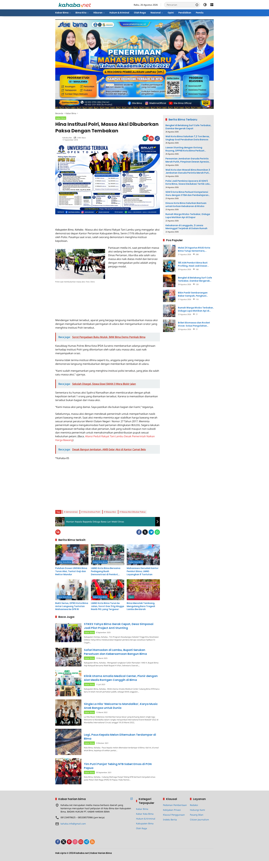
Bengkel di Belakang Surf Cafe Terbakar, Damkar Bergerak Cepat (188, 127)
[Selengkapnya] (131, 798)
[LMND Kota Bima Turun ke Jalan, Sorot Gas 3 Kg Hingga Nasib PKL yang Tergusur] (107, 589)
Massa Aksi (111, 511)
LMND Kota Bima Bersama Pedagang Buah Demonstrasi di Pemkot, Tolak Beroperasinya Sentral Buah (107, 571)
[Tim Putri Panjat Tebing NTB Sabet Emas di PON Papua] (68, 771)
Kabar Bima (60, 118)
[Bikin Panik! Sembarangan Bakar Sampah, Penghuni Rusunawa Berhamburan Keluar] (169, 296)
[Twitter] (145, 532)
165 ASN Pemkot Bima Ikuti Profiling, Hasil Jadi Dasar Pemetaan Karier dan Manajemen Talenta (193, 264)
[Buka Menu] (212, 5)
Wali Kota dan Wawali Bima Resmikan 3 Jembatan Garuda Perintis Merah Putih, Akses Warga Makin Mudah (188, 171)
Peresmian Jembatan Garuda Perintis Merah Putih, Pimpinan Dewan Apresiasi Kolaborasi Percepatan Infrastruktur (188, 160)
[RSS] (92, 841)
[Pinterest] (69, 841)
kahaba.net (67, 137)
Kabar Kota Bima (64, 562)
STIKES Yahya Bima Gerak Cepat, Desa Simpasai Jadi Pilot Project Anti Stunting (118, 626)
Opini (131, 597)
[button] (197, 4)
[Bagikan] (157, 138)
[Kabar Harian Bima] (74, 4)
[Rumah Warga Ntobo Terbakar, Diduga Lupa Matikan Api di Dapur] (169, 311)
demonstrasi (72, 511)
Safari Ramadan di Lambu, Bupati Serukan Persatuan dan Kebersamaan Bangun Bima (115, 652)
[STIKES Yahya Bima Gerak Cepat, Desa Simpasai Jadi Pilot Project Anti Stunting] (68, 632)
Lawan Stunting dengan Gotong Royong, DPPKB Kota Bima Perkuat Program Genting (184, 149)
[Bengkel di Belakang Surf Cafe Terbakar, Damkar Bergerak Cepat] (169, 281)
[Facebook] (139, 532)
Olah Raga (141, 828)
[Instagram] (75, 841)
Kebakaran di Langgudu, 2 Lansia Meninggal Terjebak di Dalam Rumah (186, 227)
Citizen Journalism (199, 819)
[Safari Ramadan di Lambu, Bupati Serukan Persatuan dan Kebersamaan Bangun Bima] (68, 657)
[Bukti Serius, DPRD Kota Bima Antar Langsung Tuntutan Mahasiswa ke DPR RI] (71, 589)
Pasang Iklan (196, 814)
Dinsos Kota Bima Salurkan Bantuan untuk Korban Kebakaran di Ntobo (185, 205)
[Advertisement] (91, 219)
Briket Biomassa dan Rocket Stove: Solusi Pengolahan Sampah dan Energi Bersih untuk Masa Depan (194, 324)
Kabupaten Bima (144, 823)
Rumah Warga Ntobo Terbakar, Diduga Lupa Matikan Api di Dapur (187, 216)
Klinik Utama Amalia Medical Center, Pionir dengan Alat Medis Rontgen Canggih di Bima (121, 678)
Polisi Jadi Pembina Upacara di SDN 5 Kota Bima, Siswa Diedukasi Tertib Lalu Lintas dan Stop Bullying (187, 183)
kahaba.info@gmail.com (73, 823)
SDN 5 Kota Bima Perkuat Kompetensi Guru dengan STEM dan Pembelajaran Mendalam (186, 194)
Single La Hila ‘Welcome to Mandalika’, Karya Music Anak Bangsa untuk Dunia (121, 706)
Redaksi (194, 805)
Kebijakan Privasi (172, 809)
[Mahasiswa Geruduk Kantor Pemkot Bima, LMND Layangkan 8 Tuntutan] (143, 554)
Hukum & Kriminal (145, 818)
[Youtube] (80, 841)
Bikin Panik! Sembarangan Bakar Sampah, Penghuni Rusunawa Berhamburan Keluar (196, 294)
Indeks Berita (170, 819)
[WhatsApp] (157, 532)
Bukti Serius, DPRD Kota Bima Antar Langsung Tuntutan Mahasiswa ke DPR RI (71, 606)
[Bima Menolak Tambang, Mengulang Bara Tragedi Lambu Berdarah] (143, 589)
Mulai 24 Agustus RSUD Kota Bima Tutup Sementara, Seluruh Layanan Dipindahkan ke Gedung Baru (195, 249)
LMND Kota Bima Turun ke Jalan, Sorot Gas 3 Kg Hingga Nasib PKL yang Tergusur (107, 606)
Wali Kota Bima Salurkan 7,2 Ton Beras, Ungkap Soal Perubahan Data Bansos (187, 138)
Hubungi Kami (197, 809)
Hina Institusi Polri (91, 511)
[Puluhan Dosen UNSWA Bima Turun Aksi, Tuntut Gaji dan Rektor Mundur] (71, 554)
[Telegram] (151, 532)
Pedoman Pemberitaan (175, 805)
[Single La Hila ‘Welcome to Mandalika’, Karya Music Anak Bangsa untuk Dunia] (68, 712)
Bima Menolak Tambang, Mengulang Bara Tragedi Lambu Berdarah (141, 606)
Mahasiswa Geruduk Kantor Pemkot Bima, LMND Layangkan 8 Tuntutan (142, 571)
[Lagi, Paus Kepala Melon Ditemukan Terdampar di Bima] (68, 742)
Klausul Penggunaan (174, 814)
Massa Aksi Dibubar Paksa (133, 511)
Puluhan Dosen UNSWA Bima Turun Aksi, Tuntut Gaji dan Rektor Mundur (71, 571)
